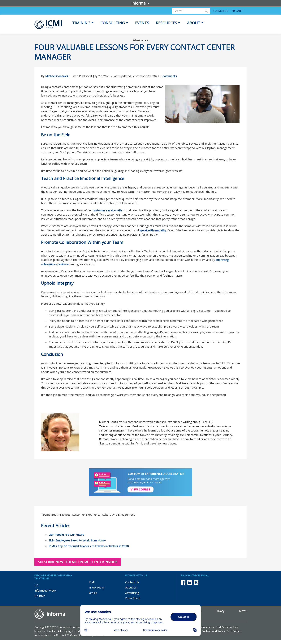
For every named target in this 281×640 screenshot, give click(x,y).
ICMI (92, 582)
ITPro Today (96, 587)
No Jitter (39, 596)
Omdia (93, 593)
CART (239, 11)
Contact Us (132, 582)
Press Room (132, 598)
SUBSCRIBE (220, 11)
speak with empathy (153, 230)
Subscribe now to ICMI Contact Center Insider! (77, 562)
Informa (140, 3)
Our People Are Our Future (66, 534)
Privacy (220, 611)
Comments (169, 76)
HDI (36, 585)
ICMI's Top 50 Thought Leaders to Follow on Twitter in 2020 (89, 546)
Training (81, 22)
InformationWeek (45, 590)
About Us (131, 587)
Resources (166, 22)
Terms (243, 611)
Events (142, 22)
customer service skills (108, 210)
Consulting (113, 22)
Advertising (132, 593)
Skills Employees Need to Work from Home (77, 540)
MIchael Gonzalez (56, 76)
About (193, 22)
